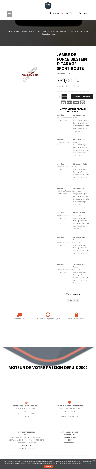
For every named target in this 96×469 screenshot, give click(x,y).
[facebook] (68, 300)
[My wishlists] (75, 13)
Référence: (61, 74)
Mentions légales (69, 437)
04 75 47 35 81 (76, 86)
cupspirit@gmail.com (26, 448)
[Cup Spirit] (48, 6)
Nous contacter (69, 435)
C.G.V (70, 440)
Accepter (49, 466)
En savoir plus (86, 463)
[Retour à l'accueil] (9, 31)
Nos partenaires (69, 442)
